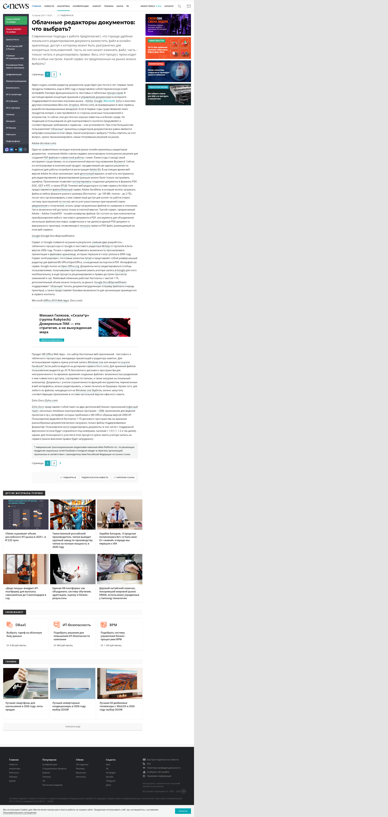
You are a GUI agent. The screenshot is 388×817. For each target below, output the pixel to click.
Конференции (49, 764)
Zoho (119, 101)
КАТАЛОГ (169, 6)
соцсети (125, 362)
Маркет (46, 772)
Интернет (10, 121)
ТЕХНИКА (108, 6)
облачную (56, 286)
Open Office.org (70, 266)
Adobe (89, 101)
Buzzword (119, 161)
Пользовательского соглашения (19, 812)
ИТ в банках (12, 101)
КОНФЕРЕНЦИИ (81, 6)
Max (108, 764)
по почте (64, 201)
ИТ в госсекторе (13, 94)
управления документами (96, 97)
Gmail (88, 258)
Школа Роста (12, 39)
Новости (13, 764)
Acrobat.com (48, 143)
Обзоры (13, 776)
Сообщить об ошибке (158, 771)
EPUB (64, 185)
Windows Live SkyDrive (89, 390)
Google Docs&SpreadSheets (110, 282)
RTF (48, 185)
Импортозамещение (16, 81)
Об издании (82, 764)
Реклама (80, 768)
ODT (40, 185)
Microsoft (109, 101)
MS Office (47, 354)
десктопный (87, 173)
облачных (57, 129)
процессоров (115, 93)
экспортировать (81, 181)
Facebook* (38, 366)
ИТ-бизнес (11, 127)
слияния (97, 242)
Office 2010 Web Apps (56, 300)
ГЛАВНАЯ (36, 6)
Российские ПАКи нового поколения (15, 66)
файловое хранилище (63, 254)
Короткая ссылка (125, 477)
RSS (149, 763)
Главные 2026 (15, 57)
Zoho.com (51, 400)
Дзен (108, 784)
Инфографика (13, 141)
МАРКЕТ (97, 6)
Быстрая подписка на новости (163, 759)
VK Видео (110, 772)
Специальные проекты (54, 768)
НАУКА (119, 6)
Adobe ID (94, 169)
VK (107, 768)
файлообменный (62, 189)
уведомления (40, 205)
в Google (120, 270)
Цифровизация (14, 74)
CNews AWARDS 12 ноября (13, 30)
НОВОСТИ (49, 6)
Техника (46, 776)
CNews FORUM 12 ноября (13, 20)
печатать (85, 225)
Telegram (110, 780)
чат (50, 278)
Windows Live (95, 362)
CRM (101, 410)
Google (98, 101)
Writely (106, 246)
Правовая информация (159, 776)
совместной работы (72, 157)
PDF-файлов (50, 157)
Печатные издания (52, 784)
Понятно (183, 811)
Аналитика (63, 6)
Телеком (10, 114)
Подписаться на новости (95, 477)
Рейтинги (11, 134)
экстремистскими (121, 454)
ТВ (127, 6)
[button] (179, 6)
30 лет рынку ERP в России (14, 47)
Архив (12, 780)
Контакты (81, 776)
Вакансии (81, 772)
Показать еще (72, 726)
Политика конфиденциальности (163, 767)
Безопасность (13, 87)
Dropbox (74, 105)
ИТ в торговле (13, 107)
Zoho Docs (38, 406)
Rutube (109, 776)
